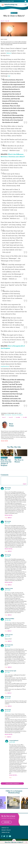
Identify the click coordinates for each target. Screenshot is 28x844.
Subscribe (6, 822)
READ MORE (4, 441)
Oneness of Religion (17, 414)
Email (17, 417)
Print (24, 417)
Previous (1, 802)
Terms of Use (5, 832)
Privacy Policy (6, 830)
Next (26, 802)
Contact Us (5, 828)
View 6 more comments (12, 783)
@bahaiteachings (14, 793)
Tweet (6, 20)
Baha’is (8, 53)
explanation (5, 366)
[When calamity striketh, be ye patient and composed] (14, 802)
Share (2, 20)
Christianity (8, 414)
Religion (14, 13)
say (9, 76)
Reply (10, 517)
